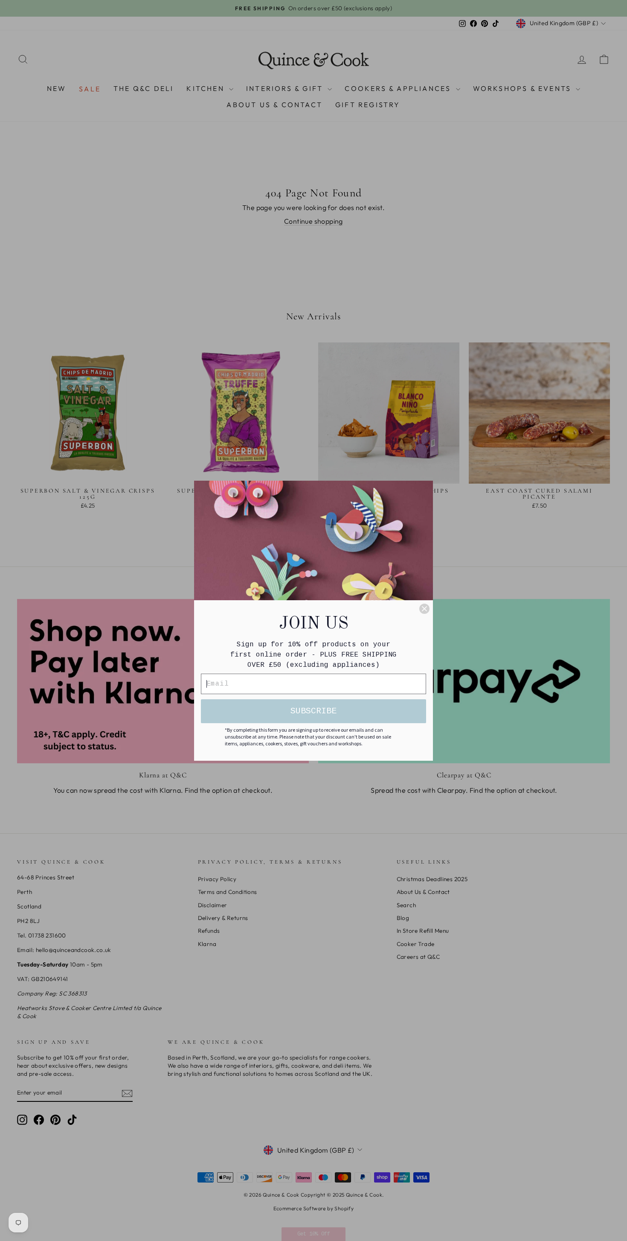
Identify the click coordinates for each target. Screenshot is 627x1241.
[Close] (424, 609)
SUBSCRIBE (313, 711)
